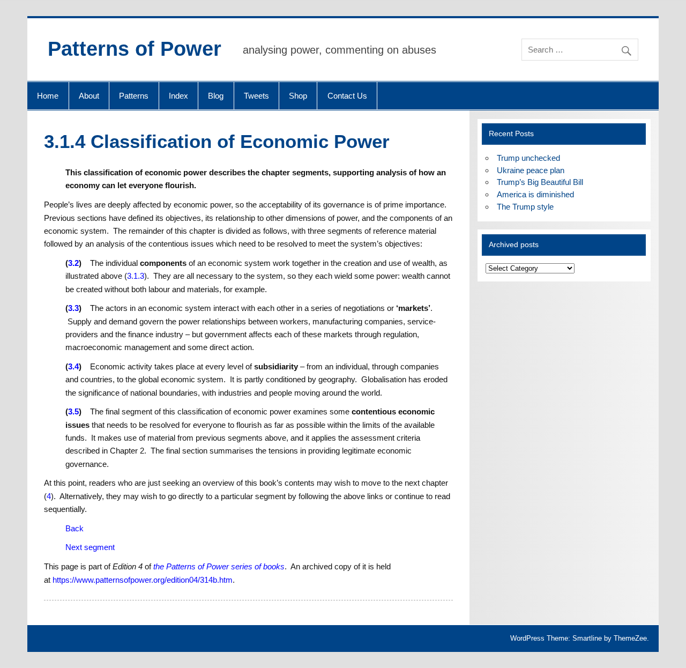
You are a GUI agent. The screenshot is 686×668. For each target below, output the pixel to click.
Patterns (133, 95)
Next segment (90, 547)
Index (178, 95)
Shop (298, 95)
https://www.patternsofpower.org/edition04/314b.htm (143, 579)
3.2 (73, 263)
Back (74, 528)
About (89, 95)
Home (47, 95)
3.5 (73, 411)
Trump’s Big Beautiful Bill (540, 182)
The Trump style (525, 206)
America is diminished (535, 194)
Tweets (256, 95)
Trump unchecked (528, 157)
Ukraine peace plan (530, 170)
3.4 (73, 366)
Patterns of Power (134, 49)
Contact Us (347, 95)
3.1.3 (135, 275)
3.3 (73, 308)
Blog (215, 95)
